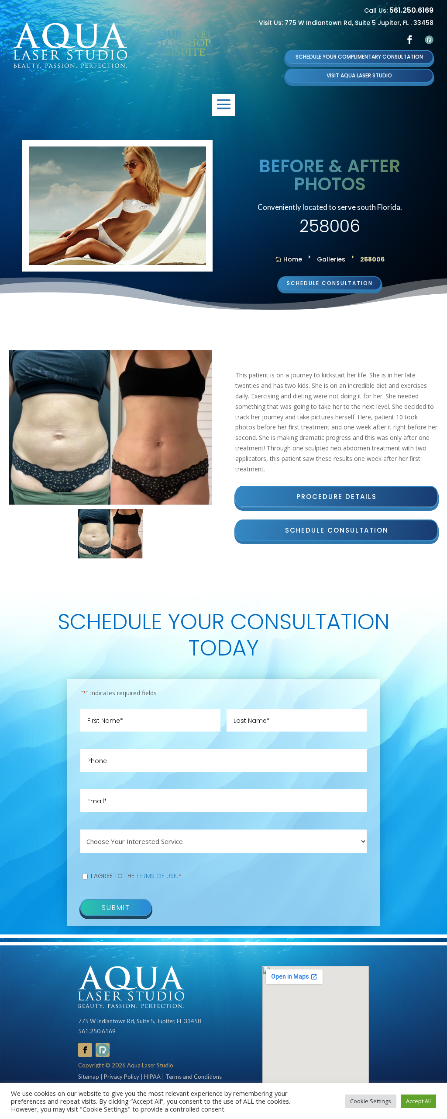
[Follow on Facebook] (409, 39)
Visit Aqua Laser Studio (359, 75)
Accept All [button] (418, 1101)
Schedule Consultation (330, 283)
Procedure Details (336, 496)
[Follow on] (429, 39)
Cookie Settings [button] (370, 1101)
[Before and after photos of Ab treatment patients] (110, 427)
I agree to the (136, 875)
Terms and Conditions (193, 1076)
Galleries (331, 259)
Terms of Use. (157, 875)
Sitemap (88, 1076)
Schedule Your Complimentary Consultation (359, 56)
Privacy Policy (121, 1076)
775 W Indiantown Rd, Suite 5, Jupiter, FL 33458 (139, 1021)
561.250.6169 (411, 10)
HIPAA (152, 1076)
